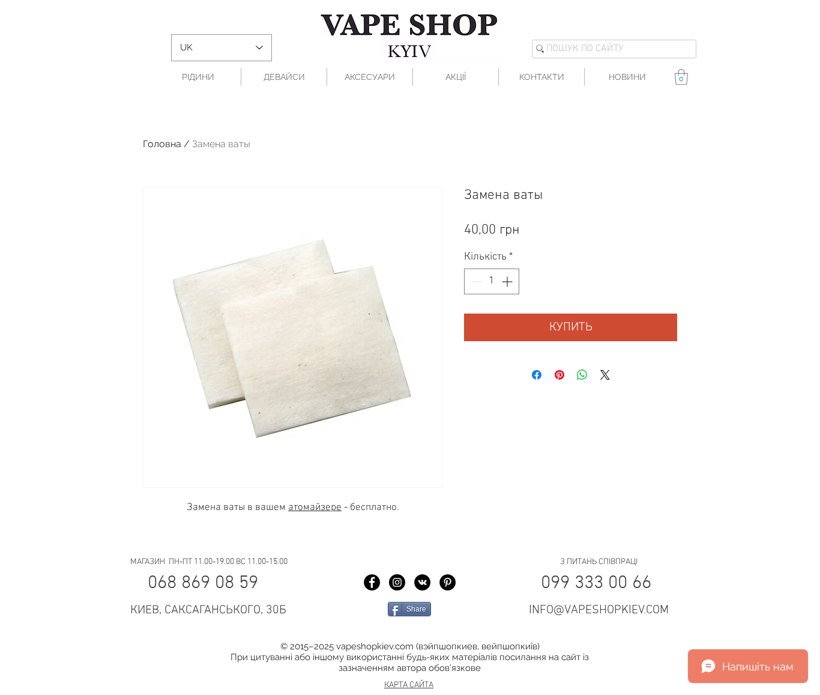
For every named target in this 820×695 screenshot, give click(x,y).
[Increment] (508, 281)
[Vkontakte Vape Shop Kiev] (422, 582)
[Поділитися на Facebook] (536, 375)
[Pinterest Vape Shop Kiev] (447, 582)
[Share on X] (605, 375)
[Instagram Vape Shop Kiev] (397, 582)
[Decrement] (475, 281)
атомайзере (315, 508)
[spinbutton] (491, 281)
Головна (162, 144)
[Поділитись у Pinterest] (559, 375)
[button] (681, 77)
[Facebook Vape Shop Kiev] (372, 582)
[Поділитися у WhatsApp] (582, 375)
